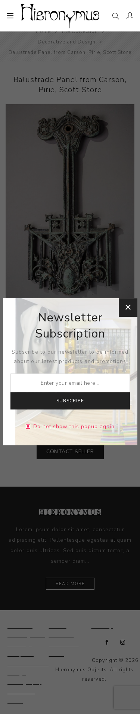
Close (128, 307)
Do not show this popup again (74, 426)
